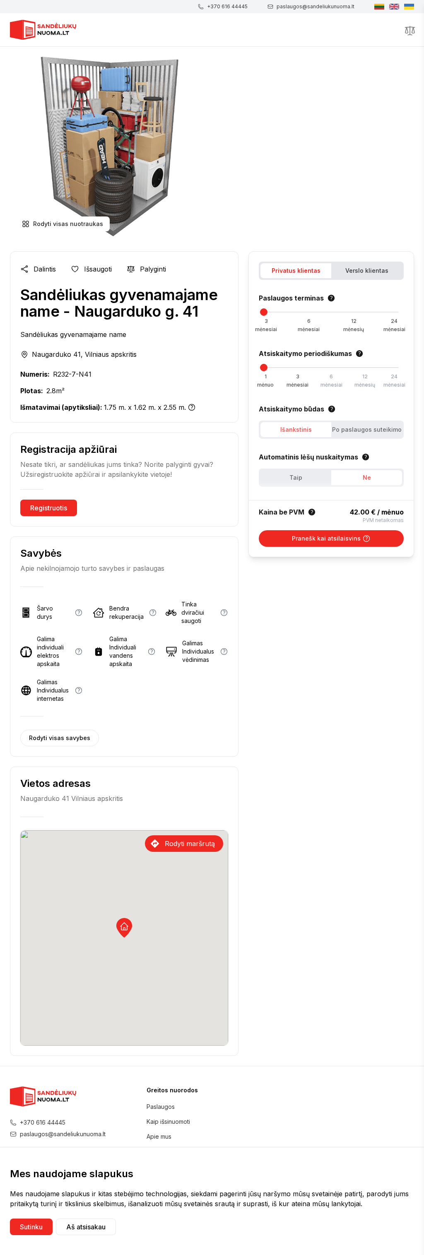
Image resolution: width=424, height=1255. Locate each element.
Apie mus (159, 1136)
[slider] (263, 312)
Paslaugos (161, 1106)
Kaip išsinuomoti (168, 1121)
